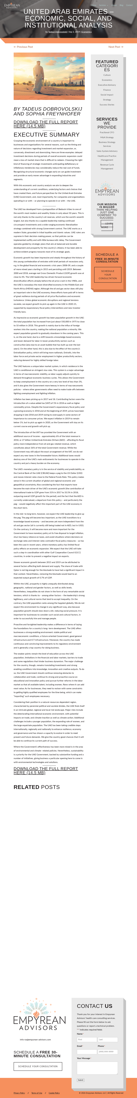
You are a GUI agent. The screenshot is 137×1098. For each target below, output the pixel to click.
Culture (107, 75)
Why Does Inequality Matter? (42, 963)
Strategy (107, 100)
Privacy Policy (19, 1093)
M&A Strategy (107, 137)
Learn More (107, 225)
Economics (86, 32)
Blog (121, 5)
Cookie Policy (54, 1093)
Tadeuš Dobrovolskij (57, 32)
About (114, 5)
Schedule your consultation (108, 275)
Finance (107, 90)
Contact (129, 5)
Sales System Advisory (107, 151)
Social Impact (107, 95)
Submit (80, 1080)
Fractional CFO (107, 132)
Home (93, 5)
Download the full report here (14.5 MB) (46, 124)
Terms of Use (36, 1093)
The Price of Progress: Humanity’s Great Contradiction (66, 868)
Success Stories (107, 105)
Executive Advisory (107, 85)
